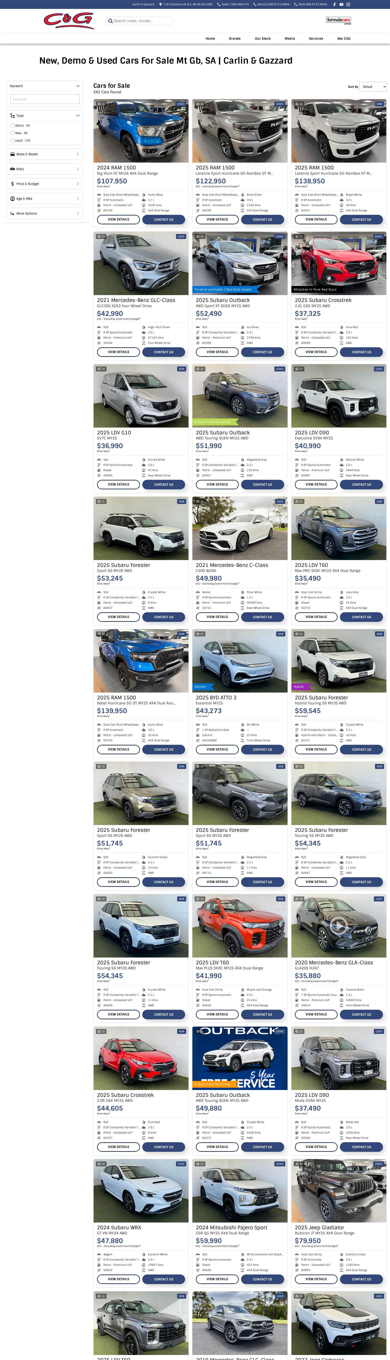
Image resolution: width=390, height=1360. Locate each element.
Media (290, 38)
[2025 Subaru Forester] (141, 528)
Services (316, 38)
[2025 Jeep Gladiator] (338, 1190)
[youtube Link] (341, 4)
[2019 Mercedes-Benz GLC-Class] (239, 1323)
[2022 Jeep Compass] (338, 1323)
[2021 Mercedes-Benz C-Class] (239, 528)
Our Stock (263, 38)
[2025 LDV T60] (338, 528)
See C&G (344, 38)
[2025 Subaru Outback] (239, 263)
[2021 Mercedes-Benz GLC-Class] (141, 263)
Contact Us (163, 220)
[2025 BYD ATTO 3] (239, 661)
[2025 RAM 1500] (239, 131)
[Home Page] (69, 20)
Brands (235, 38)
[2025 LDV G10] (141, 396)
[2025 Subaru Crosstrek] (338, 263)
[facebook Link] (334, 4)
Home (210, 38)
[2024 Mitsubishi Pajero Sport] (239, 1190)
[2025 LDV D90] (338, 396)
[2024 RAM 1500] (141, 131)
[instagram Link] (348, 4)
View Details (118, 219)
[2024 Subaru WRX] (141, 1190)
